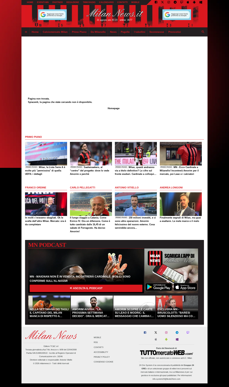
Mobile (97, 338)
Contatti (98, 347)
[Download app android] (194, 2)
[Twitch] (181, 2)
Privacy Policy (102, 357)
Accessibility (101, 352)
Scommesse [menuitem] (156, 31)
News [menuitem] (113, 31)
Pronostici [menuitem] (174, 31)
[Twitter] (162, 2)
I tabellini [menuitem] (139, 31)
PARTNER (57, 2)
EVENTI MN (43, 2)
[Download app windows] (200, 2)
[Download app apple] (188, 2)
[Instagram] (168, 2)
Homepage (114, 108)
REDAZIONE (72, 2)
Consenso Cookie (103, 362)
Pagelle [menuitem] (125, 31)
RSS (96, 342)
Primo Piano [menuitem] (79, 31)
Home (30, 2)
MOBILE (135, 2)
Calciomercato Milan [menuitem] (55, 31)
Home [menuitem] (35, 31)
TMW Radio (89, 2)
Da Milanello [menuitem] (98, 31)
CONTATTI (122, 2)
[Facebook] (156, 2)
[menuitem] (26, 32)
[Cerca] (203, 32)
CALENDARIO (106, 2)
